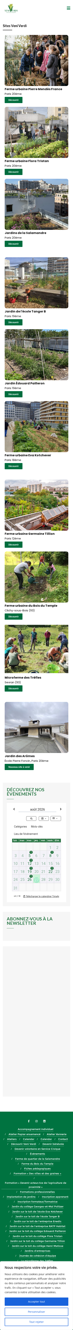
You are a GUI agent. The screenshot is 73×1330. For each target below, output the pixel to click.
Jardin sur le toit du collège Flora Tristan (37, 1236)
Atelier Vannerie (56, 1134)
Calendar (28, 1139)
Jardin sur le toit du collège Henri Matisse (37, 1245)
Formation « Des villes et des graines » (37, 1173)
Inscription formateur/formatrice (37, 1201)
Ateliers (12, 1139)
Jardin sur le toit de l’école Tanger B (37, 1216)
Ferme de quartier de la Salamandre (37, 1158)
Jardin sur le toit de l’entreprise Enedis (37, 1221)
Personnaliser (36, 1311)
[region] (36, 1295)
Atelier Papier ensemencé (24, 1134)
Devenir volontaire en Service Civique (37, 1148)
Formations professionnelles (37, 1191)
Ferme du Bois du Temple (37, 1163)
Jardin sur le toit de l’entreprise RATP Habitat (37, 1226)
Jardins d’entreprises (37, 1250)
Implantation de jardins (21, 1196)
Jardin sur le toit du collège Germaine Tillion (37, 1240)
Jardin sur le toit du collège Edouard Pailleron (37, 1231)
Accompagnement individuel (35, 1129)
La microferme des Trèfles (37, 1260)
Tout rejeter (36, 1322)
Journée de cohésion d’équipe (37, 1255)
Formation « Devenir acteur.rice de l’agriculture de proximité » (35, 1184)
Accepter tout (36, 1301)
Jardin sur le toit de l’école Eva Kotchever (37, 1211)
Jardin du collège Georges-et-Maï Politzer (37, 1206)
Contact (63, 1139)
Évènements (37, 1153)
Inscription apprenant (55, 1196)
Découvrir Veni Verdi (23, 1143)
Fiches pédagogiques (37, 1168)
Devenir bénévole (53, 1143)
